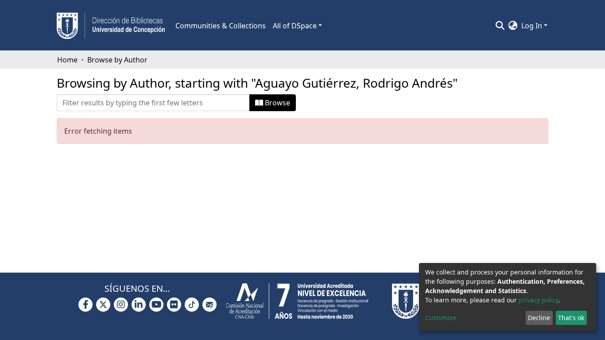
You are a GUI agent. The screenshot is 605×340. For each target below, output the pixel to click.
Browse (276, 103)
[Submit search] (500, 25)
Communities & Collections (220, 26)
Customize (440, 317)
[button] (513, 25)
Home (67, 60)
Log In (531, 26)
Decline (539, 317)
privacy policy (538, 300)
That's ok (571, 317)
